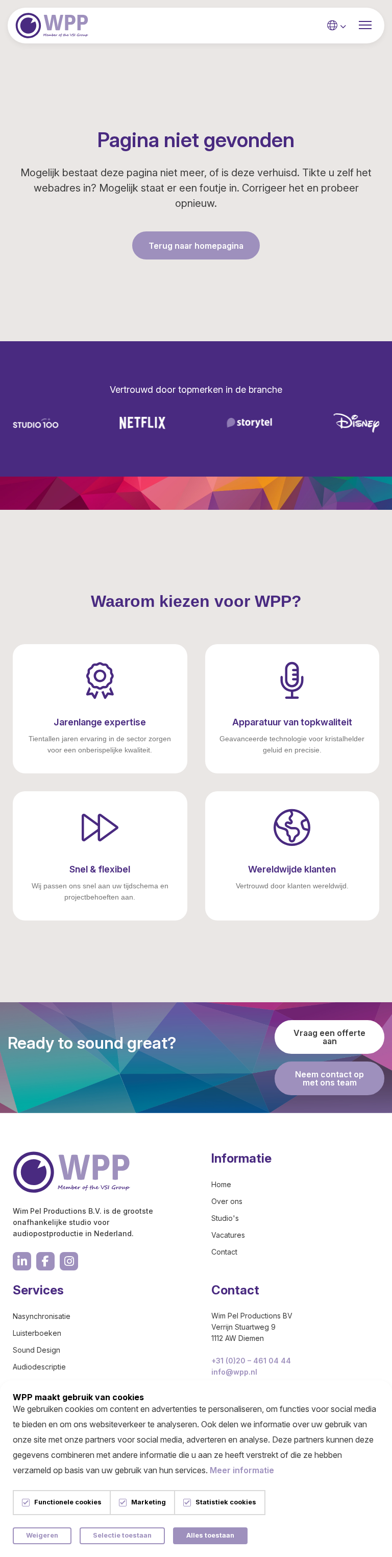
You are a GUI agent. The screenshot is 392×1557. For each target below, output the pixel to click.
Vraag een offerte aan (329, 1037)
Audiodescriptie (39, 1366)
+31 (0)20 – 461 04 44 (251, 1360)
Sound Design (36, 1350)
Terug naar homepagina (196, 246)
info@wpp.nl (234, 1371)
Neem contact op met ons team (329, 1078)
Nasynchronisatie (41, 1316)
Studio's (225, 1218)
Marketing (148, 1502)
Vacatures (228, 1235)
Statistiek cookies (225, 1502)
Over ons (226, 1201)
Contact (224, 1251)
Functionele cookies (68, 1502)
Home (221, 1184)
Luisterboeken (37, 1333)
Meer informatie (242, 1470)
